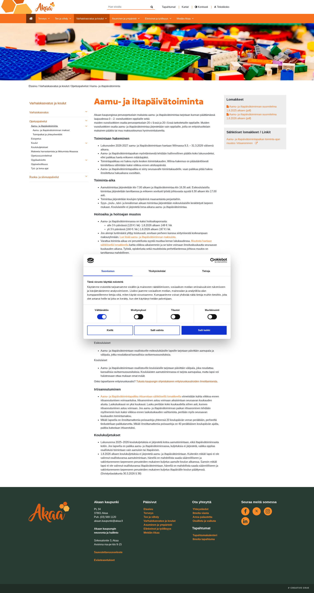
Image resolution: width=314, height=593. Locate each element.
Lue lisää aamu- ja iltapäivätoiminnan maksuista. (147, 237)
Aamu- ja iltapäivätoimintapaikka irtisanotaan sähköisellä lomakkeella (141, 396)
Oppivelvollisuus (39, 164)
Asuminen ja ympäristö (124, 18)
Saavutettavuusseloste (108, 552)
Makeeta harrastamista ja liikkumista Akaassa (54, 151)
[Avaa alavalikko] (86, 112)
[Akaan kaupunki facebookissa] (245, 511)
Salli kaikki (204, 330)
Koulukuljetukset (39, 147)
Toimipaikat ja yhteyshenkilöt (47, 134)
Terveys (42, 18)
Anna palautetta (202, 517)
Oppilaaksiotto (38, 160)
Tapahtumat (168, 7)
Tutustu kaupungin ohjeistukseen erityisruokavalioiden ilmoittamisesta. (177, 381)
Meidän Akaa (184, 18)
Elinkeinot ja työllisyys (156, 18)
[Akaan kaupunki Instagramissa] (268, 511)
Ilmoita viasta (201, 513)
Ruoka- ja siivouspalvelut (44, 177)
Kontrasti (202, 7)
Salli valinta (157, 330)
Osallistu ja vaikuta (204, 521)
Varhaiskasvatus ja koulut (90, 18)
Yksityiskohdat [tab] (157, 271)
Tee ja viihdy (61, 18)
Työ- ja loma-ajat (39, 168)
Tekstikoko (223, 7)
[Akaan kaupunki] (28, 7)
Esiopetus (36, 138)
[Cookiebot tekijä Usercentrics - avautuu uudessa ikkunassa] (212, 260)
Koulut (34, 143)
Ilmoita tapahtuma (204, 539)
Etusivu (148, 509)
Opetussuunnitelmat (41, 155)
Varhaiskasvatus (39, 112)
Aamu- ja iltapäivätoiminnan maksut (51, 130)
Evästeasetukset (104, 560)
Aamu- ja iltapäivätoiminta (44, 126)
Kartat (185, 7)
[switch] (138, 316)
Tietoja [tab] (206, 271)
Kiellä (110, 330)
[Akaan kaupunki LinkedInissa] (245, 521)
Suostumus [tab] (108, 271)
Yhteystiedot (200, 509)
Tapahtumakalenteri (205, 535)
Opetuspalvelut (38, 121)
